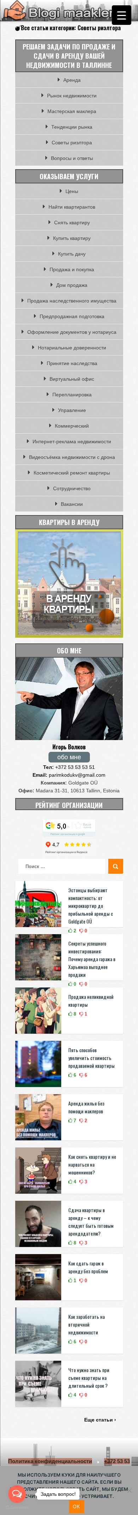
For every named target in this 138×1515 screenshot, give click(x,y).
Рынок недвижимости (72, 95)
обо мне (69, 757)
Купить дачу (72, 254)
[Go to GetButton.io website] (17, 1507)
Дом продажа (71, 285)
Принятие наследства (72, 363)
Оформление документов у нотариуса (71, 332)
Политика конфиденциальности (50, 1461)
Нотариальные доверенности (72, 347)
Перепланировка (72, 394)
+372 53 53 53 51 (69, 767)
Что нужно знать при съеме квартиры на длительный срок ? (88, 1377)
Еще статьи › (100, 1420)
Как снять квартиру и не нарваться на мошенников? (92, 1164)
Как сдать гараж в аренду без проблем (88, 1267)
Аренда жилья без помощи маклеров (86, 1107)
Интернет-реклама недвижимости (72, 441)
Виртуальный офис (72, 379)
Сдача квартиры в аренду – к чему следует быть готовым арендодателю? (91, 1221)
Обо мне (69, 650)
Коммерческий (72, 426)
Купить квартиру (72, 238)
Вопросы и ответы (72, 158)
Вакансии (72, 504)
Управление (72, 410)
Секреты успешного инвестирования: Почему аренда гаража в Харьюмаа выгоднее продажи (91, 958)
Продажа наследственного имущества (71, 301)
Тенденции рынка (71, 127)
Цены (71, 191)
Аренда (72, 80)
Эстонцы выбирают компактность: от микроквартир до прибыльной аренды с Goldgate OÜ (90, 905)
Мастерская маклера (71, 111)
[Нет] (129, 1490)
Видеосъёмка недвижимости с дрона (72, 457)
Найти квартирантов (71, 207)
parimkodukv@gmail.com (69, 775)
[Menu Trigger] (121, 15)
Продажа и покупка (72, 269)
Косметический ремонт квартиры (72, 473)
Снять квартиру (72, 222)
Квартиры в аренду (69, 522)
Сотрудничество (72, 488)
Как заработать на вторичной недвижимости (86, 1324)
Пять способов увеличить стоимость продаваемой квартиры (91, 1057)
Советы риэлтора (72, 142)
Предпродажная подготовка (72, 316)
